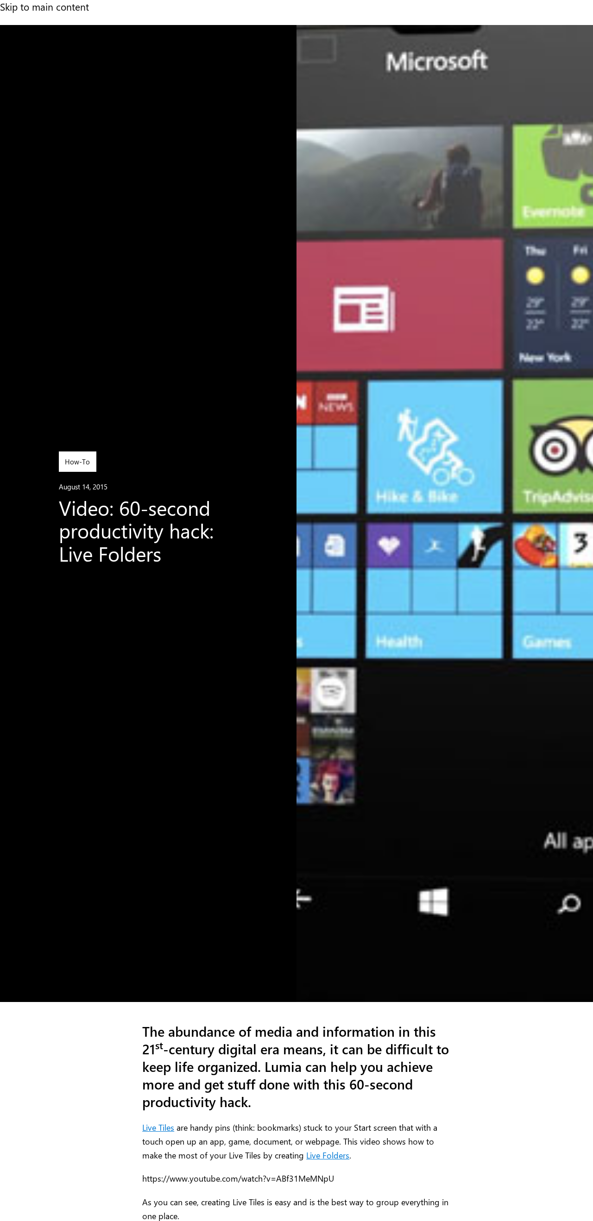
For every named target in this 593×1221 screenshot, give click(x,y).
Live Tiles (158, 1127)
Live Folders (327, 1155)
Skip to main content (44, 6)
